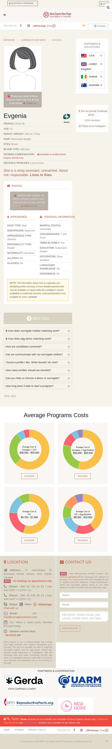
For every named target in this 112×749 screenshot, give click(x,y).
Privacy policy (38, 730)
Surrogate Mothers (33, 40)
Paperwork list (11, 723)
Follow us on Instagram (93, 126)
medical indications (69, 577)
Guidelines (102, 719)
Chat (42, 26)
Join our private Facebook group (93, 113)
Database (9, 40)
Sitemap (19, 730)
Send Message (70, 628)
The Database (30, 723)
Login (104, 4)
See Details (29, 476)
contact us (31, 103)
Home (7, 730)
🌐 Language (99, 26)
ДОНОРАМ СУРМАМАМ (21, 3)
